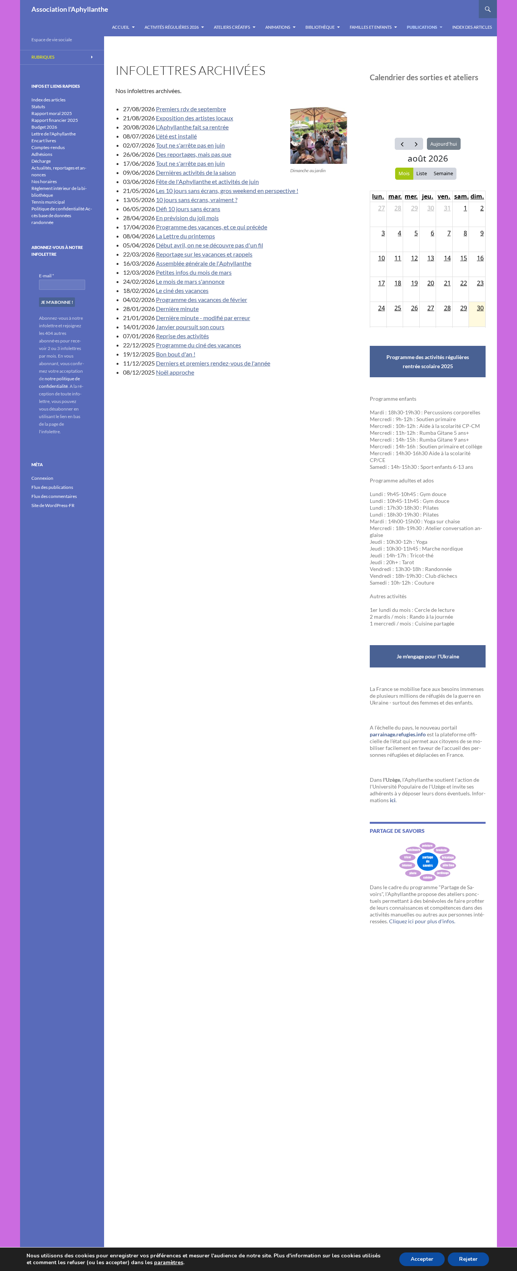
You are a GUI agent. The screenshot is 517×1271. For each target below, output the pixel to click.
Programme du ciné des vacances (198, 344)
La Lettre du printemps (185, 236)
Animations (277, 27)
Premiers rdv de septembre (191, 108)
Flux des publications (52, 487)
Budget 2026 (44, 127)
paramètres (168, 1262)
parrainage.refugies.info (398, 734)
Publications (422, 27)
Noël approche (175, 372)
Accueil (120, 27)
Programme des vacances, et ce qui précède (211, 226)
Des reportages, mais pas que (193, 154)
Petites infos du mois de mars (194, 272)
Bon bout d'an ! (175, 354)
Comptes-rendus (48, 147)
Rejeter (468, 1259)
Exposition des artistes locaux (194, 117)
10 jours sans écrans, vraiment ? (196, 199)
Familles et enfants (371, 27)
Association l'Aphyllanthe (69, 9)
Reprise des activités (182, 335)
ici (393, 800)
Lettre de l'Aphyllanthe (53, 134)
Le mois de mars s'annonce (190, 281)
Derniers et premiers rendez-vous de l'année (213, 363)
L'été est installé (176, 136)
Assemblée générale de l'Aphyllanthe (203, 263)
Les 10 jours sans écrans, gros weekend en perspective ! (227, 190)
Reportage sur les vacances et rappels (204, 254)
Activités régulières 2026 (172, 27)
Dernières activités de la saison (196, 172)
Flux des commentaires (54, 496)
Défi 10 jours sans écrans (188, 208)
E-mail (46, 275)
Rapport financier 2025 (54, 120)
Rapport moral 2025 (51, 113)
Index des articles (472, 27)
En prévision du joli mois (187, 217)
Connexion (42, 478)
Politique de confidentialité (57, 209)
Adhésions (41, 154)
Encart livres (43, 140)
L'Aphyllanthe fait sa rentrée (192, 127)
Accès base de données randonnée (61, 215)
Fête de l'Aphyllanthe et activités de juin (207, 181)
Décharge (41, 161)
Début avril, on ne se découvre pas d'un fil (209, 245)
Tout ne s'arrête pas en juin (190, 145)
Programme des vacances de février (201, 299)
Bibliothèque (320, 27)
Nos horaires (44, 181)
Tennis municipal (48, 202)
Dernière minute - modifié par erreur (203, 317)
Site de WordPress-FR (53, 505)
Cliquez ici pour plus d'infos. (422, 921)
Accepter (422, 1259)
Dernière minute (177, 308)
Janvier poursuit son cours (190, 326)
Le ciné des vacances (182, 290)
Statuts (38, 106)
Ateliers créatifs (232, 27)
